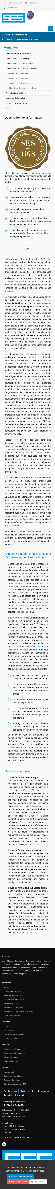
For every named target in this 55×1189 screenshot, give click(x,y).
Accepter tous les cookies (21, 1176)
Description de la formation (18, 54)
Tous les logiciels (10, 1030)
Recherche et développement (14, 1053)
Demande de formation (15, 98)
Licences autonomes (11, 1038)
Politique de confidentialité (13, 1007)
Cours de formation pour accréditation (22, 68)
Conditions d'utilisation (12, 1015)
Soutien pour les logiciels (13, 1076)
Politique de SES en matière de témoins (18, 1011)
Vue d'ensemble (9, 1072)
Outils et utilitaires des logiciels (15, 1034)
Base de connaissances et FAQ (15, 1084)
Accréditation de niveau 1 (20, 73)
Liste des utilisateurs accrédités (22, 88)
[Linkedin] (4, 1144)
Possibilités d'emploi (11, 1003)
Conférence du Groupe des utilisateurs (35, 1091)
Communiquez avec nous (13, 991)
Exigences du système (12, 1080)
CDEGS (6, 1026)
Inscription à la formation (16, 103)
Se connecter (12, 8)
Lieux (8, 108)
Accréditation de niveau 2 (20, 78)
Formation (10, 39)
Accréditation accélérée (16, 93)
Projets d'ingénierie (11, 1061)
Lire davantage (18, 974)
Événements (19, 1095)
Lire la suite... (34, 844)
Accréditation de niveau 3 (20, 83)
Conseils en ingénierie (12, 1049)
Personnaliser (39, 1182)
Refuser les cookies (18, 1182)
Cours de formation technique (18, 58)
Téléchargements (10, 1091)
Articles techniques (10, 1057)
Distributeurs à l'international (14, 999)
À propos (7, 987)
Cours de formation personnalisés (20, 63)
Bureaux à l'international (12, 995)
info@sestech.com (21, 1137)
